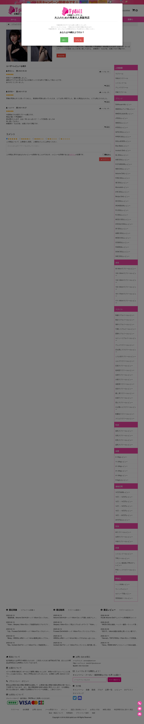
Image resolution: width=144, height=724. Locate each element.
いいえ (79, 39)
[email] (139, 708)
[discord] (139, 714)
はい (64, 39)
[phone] (139, 703)
